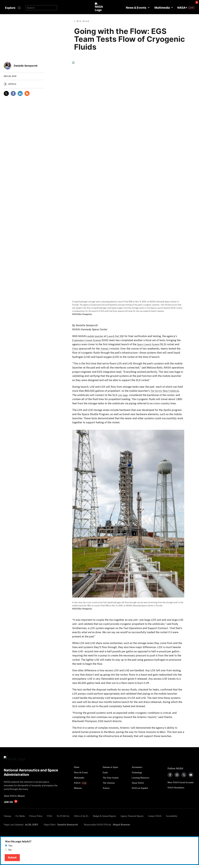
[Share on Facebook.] (13, 93)
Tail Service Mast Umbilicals (164, 391)
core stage (123, 395)
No (10, 849)
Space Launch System (148, 344)
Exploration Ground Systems (86, 340)
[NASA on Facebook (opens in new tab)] (170, 774)
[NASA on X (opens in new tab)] (183, 774)
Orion (75, 348)
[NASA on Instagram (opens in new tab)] (176, 774)
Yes (10, 845)
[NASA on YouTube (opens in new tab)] (190, 774)
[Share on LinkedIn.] (20, 93)
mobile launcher (95, 336)
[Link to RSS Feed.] (27, 93)
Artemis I (105, 348)
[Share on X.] (6, 93)
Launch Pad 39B (115, 336)
